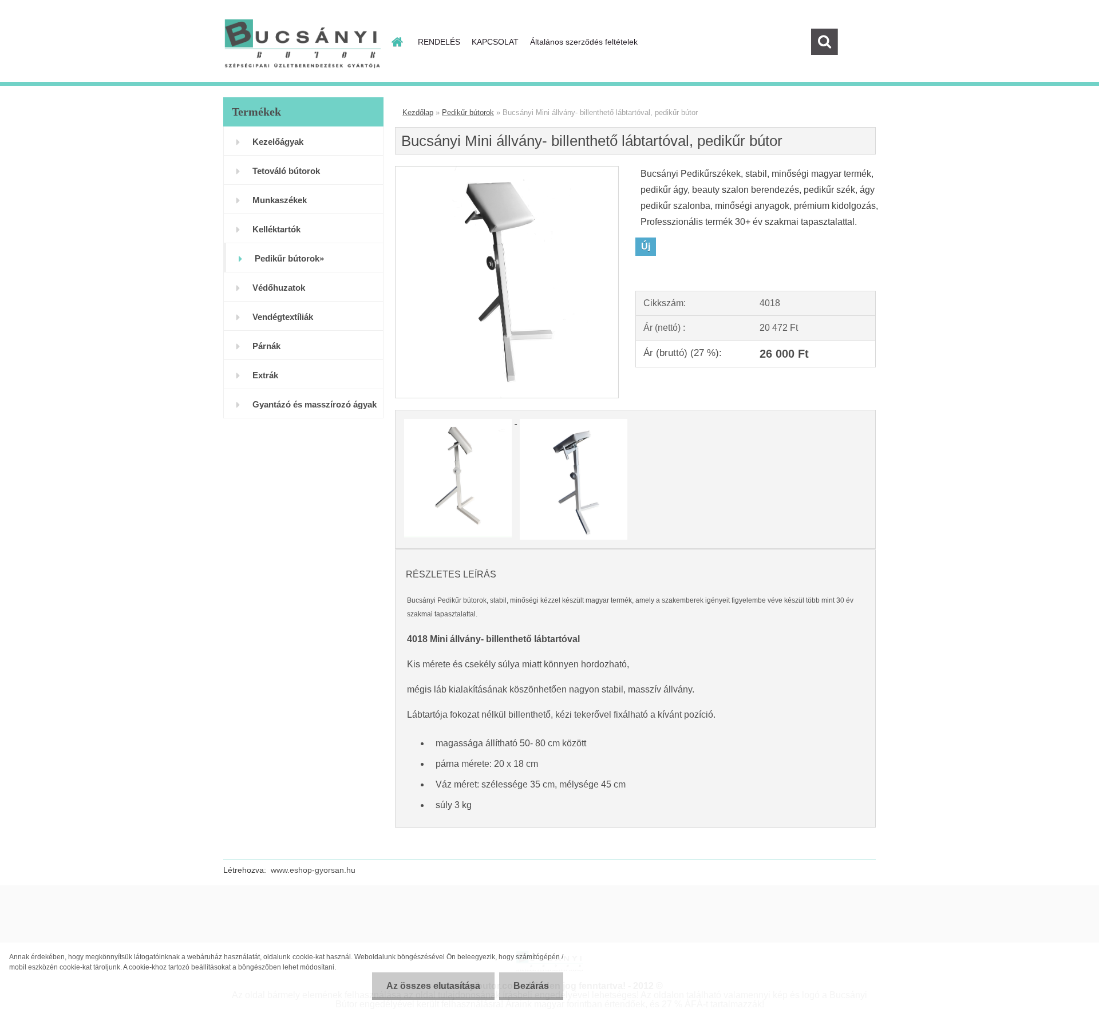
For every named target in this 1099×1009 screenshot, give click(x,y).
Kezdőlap (417, 112)
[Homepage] (396, 42)
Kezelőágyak (277, 142)
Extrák (265, 375)
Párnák (266, 346)
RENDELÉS (439, 41)
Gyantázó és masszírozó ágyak (314, 404)
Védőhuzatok (278, 287)
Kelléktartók (276, 229)
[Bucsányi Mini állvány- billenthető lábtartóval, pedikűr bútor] (507, 171)
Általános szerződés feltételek (584, 41)
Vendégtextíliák (282, 317)
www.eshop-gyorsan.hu (313, 870)
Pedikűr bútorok (468, 112)
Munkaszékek (279, 200)
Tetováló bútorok (286, 171)
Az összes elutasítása (433, 986)
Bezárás (531, 986)
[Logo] (302, 42)
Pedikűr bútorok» (289, 258)
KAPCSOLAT (495, 41)
